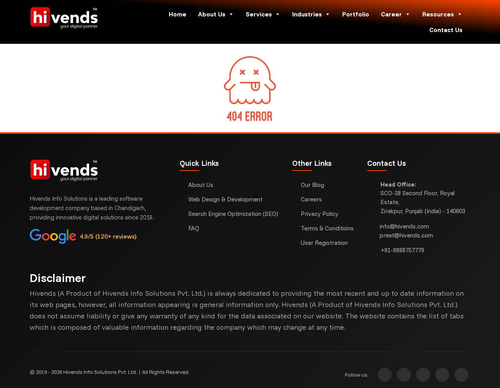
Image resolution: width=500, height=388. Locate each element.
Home (177, 14)
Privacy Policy (319, 213)
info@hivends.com (404, 226)
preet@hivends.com (406, 235)
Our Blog (312, 185)
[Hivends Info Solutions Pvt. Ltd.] (81, 17)
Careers (311, 199)
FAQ (193, 228)
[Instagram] (385, 375)
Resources (438, 14)
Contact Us (445, 30)
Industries (307, 14)
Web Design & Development (225, 199)
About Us (211, 14)
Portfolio (355, 14)
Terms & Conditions (327, 228)
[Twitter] (423, 375)
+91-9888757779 (402, 250)
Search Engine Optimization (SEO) (233, 213)
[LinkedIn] (461, 375)
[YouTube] (442, 375)
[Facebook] (404, 375)
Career (391, 14)
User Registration (324, 242)
